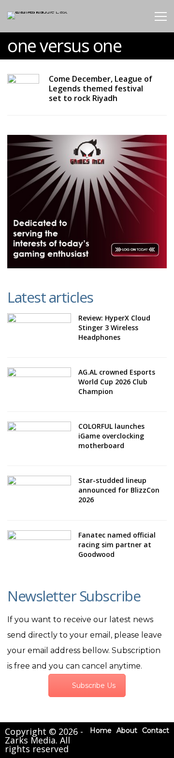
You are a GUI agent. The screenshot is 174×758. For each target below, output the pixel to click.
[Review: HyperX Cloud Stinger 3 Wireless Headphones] (39, 330)
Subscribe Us (94, 685)
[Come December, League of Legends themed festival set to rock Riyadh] (23, 83)
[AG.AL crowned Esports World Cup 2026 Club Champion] (39, 384)
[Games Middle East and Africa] (39, 11)
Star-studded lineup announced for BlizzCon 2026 (119, 490)
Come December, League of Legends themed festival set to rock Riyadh (100, 88)
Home (101, 730)
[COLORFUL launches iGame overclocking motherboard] (39, 439)
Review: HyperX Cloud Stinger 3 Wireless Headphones (114, 327)
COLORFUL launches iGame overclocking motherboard (111, 436)
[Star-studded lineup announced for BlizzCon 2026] (39, 493)
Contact (155, 730)
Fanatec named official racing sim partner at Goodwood (117, 544)
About (126, 730)
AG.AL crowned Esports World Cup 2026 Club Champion (116, 381)
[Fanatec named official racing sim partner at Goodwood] (39, 547)
